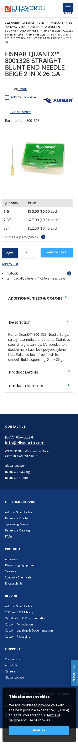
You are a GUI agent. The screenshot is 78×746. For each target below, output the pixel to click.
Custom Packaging (17, 636)
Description (19, 322)
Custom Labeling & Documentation (29, 630)
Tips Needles (37, 34)
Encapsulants (14, 583)
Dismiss (39, 730)
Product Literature (25, 385)
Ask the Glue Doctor (18, 512)
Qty (9, 253)
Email (22, 89)
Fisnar (35, 26)
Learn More (20, 111)
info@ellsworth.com (25, 443)
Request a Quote (16, 518)
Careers (10, 671)
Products (57, 22)
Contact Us (12, 659)
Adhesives (12, 559)
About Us (11, 665)
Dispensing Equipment (20, 565)
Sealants (10, 571)
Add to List (10, 264)
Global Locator (15, 677)
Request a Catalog (17, 530)
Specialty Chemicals (18, 577)
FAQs (8, 536)
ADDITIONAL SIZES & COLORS (35, 298)
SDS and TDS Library (19, 612)
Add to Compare (23, 97)
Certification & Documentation (25, 618)
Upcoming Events (16, 524)
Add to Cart (57, 252)
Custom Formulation (19, 624)
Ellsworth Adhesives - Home (24, 22)
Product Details (23, 372)
